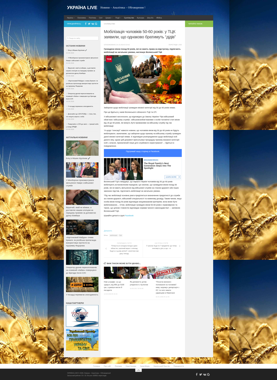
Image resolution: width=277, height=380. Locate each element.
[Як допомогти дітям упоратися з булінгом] (143, 273)
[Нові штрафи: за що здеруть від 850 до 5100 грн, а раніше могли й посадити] (117, 273)
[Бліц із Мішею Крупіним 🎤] (82, 148)
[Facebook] (85, 23)
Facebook (129, 216)
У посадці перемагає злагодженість (80, 106)
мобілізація (113, 235)
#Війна (159, 18)
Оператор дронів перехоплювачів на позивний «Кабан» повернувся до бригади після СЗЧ (81, 96)
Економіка (82, 18)
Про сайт (107, 366)
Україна (70, 18)
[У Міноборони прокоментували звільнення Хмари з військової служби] (82, 170)
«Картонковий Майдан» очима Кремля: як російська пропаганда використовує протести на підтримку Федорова (82, 83)
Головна (96, 366)
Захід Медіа (145, 366)
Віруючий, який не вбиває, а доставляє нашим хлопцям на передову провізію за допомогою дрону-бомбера (81, 70)
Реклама (118, 366)
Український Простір (161, 366)
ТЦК (120, 235)
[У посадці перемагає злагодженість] (82, 284)
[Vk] (92, 23)
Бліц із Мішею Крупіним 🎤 (77, 50)
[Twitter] (89, 23)
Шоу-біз (150, 18)
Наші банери (131, 366)
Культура (140, 18)
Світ (100, 18)
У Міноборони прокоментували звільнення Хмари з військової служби (80, 183)
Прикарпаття (179, 366)
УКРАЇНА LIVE (82, 7)
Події (117, 18)
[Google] (96, 23)
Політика (92, 18)
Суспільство (129, 18)
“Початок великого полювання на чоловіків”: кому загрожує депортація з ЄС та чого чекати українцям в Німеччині (167, 287)
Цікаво (108, 18)
